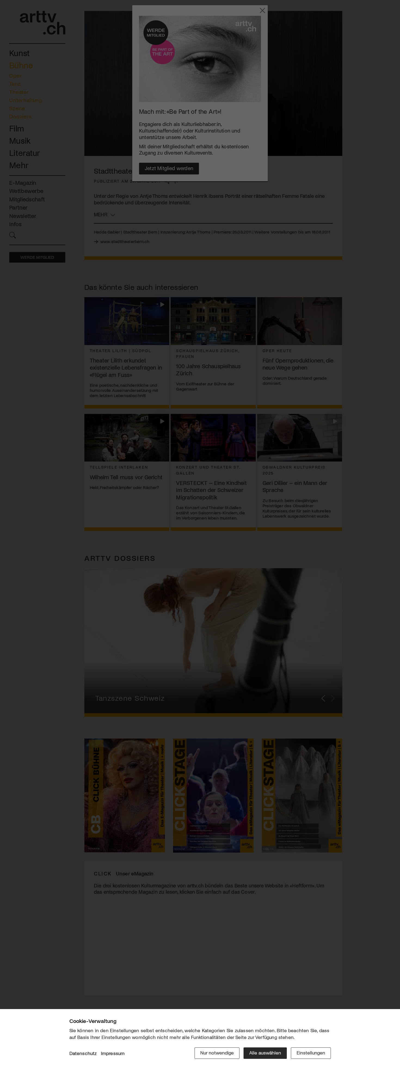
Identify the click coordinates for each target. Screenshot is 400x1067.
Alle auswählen (265, 1053)
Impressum (113, 1053)
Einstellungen (311, 1053)
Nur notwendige (217, 1053)
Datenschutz (83, 1053)
